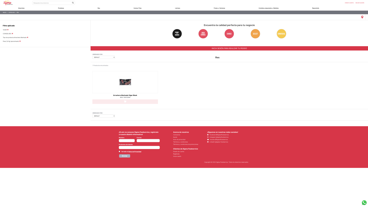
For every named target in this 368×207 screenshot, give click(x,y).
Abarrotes (21, 8)
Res (99, 8)
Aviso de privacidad (179, 139)
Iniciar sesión (177, 156)
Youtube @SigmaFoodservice (218, 139)
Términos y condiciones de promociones (185, 144)
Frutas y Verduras (219, 8)
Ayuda (175, 137)
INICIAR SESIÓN (360, 3)
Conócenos (176, 135)
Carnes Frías (138, 8)
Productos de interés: (126, 144)
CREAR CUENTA (349, 3)
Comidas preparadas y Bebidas (269, 8)
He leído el (131, 151)
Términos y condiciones (180, 142)
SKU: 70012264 (125, 97)
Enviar (124, 156)
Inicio (4, 12)
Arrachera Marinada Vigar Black (125, 95)
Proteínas (61, 8)
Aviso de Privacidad (134, 151)
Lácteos (177, 8)
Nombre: (121, 137)
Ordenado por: (97, 54)
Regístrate (176, 154)
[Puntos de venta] (362, 17)
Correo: (139, 137)
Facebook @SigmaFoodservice (219, 135)
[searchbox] (119, 147)
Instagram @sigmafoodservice (218, 137)
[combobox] (139, 147)
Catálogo (12, 12)
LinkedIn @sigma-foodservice (218, 142)
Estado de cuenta (178, 151)
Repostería (315, 8)
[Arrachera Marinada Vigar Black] (125, 82)
